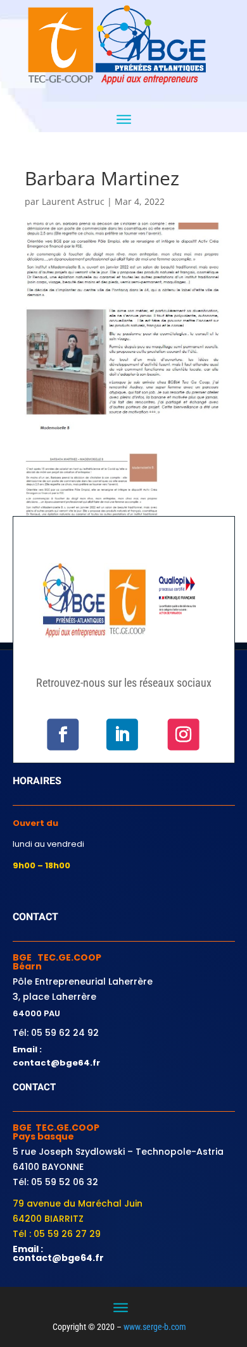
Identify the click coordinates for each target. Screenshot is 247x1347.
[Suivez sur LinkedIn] (121, 734)
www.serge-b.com (155, 1327)
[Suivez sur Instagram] (183, 734)
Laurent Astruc (73, 201)
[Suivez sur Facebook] (63, 734)
